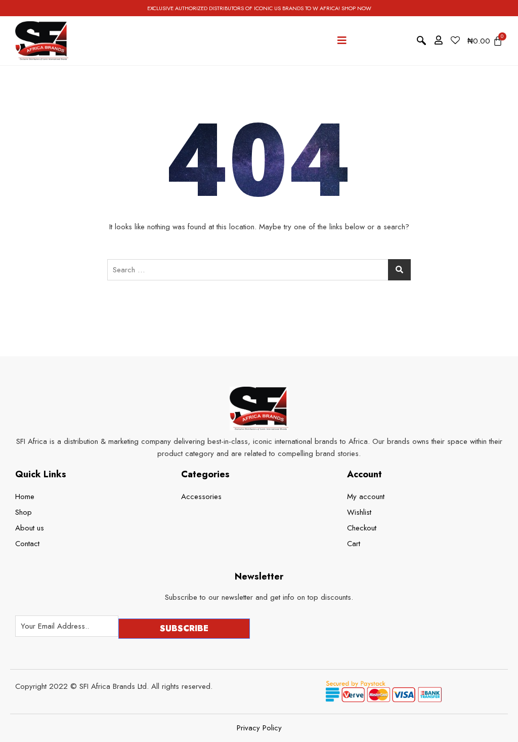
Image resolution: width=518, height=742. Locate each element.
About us (29, 527)
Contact (27, 543)
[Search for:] (259, 269)
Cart (353, 543)
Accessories (201, 496)
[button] (421, 41)
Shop (23, 512)
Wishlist (359, 512)
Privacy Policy (259, 728)
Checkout (361, 527)
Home (24, 496)
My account (365, 496)
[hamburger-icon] (342, 40)
